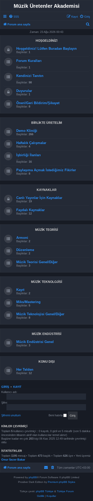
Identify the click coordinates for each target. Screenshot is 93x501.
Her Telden (24, 369)
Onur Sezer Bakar (13, 459)
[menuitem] (14, 16)
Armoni (22, 238)
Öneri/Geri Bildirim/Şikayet (37, 103)
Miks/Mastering (28, 302)
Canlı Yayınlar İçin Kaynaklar (39, 198)
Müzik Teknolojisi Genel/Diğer (40, 314)
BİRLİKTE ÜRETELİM (46, 123)
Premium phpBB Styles (61, 482)
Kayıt (20, 290)
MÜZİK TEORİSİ (46, 230)
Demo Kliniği (26, 131)
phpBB (33, 477)
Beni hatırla (56, 415)
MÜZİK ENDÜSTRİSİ (46, 334)
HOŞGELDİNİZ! (47, 40)
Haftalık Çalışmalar (31, 143)
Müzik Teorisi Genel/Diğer (37, 262)
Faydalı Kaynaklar (30, 210)
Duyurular (24, 91)
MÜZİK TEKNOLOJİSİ (46, 282)
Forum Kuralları (29, 61)
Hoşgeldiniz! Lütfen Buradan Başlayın (46, 49)
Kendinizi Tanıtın (29, 76)
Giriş (5, 386)
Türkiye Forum (65, 491)
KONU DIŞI (46, 361)
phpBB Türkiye (44, 491)
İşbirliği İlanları (28, 155)
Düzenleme (25, 250)
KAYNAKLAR (47, 190)
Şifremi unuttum (11, 415)
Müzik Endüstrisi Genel (35, 342)
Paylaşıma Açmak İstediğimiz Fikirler (46, 170)
